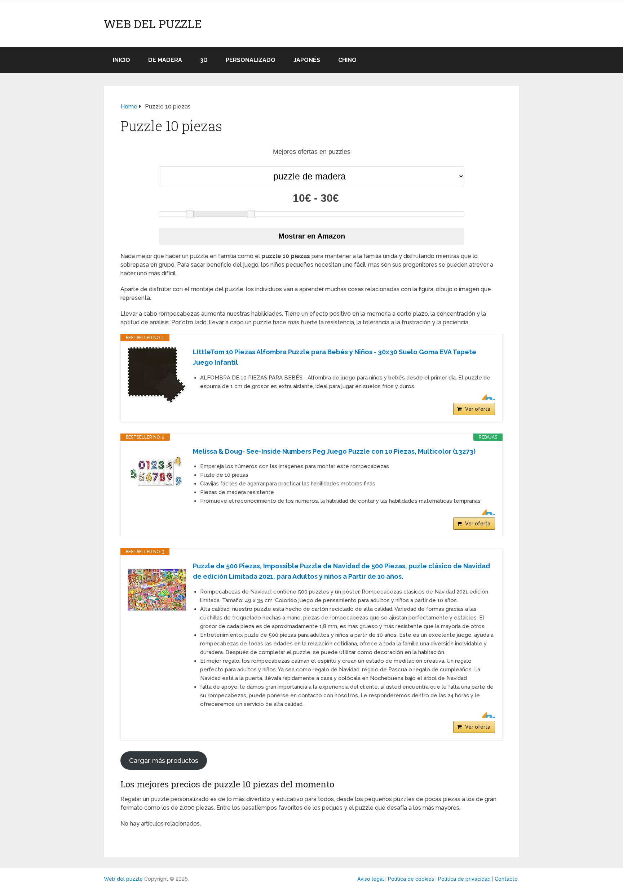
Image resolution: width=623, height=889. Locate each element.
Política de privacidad (464, 879)
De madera (165, 60)
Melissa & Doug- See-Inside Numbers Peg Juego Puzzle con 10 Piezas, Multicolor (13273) (334, 451)
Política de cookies (411, 879)
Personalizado (250, 60)
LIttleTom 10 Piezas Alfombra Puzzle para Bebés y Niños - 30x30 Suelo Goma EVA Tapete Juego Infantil (334, 357)
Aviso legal (370, 879)
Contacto (506, 879)
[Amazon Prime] (485, 397)
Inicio (121, 60)
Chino (347, 60)
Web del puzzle (153, 24)
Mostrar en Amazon (311, 236)
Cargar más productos (163, 760)
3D (204, 60)
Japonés (306, 60)
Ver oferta (477, 409)
